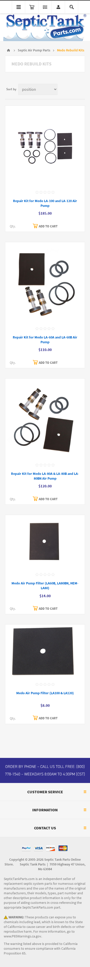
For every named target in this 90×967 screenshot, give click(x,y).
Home (8, 50)
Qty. (13, 226)
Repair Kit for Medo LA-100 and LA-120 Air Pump (45, 203)
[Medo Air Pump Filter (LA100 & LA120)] (45, 652)
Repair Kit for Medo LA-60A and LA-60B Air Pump (45, 339)
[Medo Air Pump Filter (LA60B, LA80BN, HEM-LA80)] (45, 542)
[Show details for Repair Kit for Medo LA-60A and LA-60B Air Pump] (45, 282)
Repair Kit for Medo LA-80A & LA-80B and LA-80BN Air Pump (45, 476)
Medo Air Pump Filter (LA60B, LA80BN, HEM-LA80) (45, 585)
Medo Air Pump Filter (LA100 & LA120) (45, 693)
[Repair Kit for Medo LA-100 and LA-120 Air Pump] (45, 146)
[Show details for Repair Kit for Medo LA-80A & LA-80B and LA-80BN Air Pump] (45, 419)
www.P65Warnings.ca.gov (22, 936)
